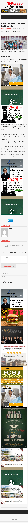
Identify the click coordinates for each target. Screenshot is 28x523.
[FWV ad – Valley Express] (12, 457)
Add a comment (5, 240)
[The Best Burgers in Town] (12, 317)
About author (5, 225)
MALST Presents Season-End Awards (13, 24)
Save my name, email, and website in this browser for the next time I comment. (14, 281)
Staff (21, 28)
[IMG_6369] (14, 427)
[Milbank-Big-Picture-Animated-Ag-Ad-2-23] (12, 95)
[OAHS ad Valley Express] (14, 355)
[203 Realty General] (12, 335)
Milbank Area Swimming (5, 28)
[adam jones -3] (12, 168)
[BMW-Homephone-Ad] (12, 114)
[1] (12, 75)
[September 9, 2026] (12, 375)
